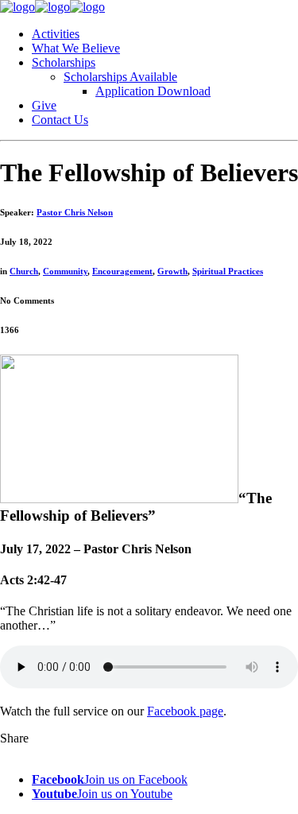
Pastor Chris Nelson (75, 212)
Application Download (153, 91)
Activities (55, 34)
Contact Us (60, 119)
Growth (172, 271)
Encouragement (122, 271)
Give (44, 105)
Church (24, 271)
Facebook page (185, 711)
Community (65, 271)
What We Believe (76, 48)
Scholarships (63, 62)
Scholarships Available (120, 76)
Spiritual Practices (227, 271)
